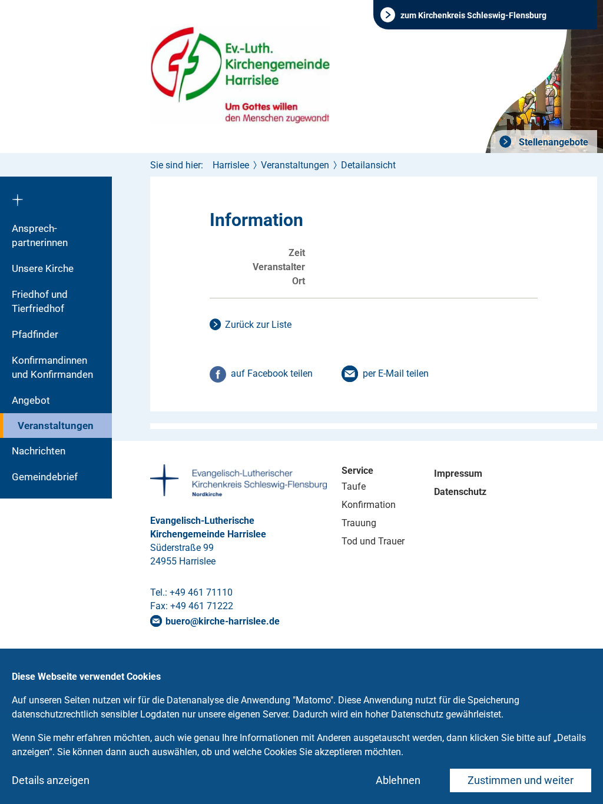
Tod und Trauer (373, 541)
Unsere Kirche (43, 268)
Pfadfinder (35, 334)
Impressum (458, 473)
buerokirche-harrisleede (222, 621)
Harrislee (231, 165)
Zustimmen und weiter (521, 780)
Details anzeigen (51, 780)
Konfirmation (369, 504)
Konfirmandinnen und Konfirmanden (52, 367)
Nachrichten (38, 451)
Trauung (359, 523)
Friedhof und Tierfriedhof (40, 301)
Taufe (354, 486)
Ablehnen (398, 780)
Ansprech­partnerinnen (40, 235)
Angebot (31, 400)
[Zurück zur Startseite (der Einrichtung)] (56, 196)
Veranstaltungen (56, 425)
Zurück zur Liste (258, 324)
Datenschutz (460, 491)
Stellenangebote (552, 142)
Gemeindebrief (45, 477)
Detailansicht (368, 165)
